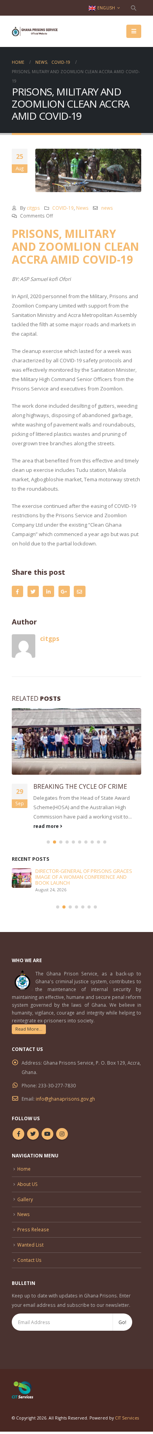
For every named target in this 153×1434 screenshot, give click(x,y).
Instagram (62, 1134)
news (107, 208)
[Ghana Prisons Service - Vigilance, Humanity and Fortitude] (37, 31)
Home (24, 1169)
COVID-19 (63, 208)
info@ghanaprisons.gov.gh (65, 1099)
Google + (64, 591)
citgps (33, 208)
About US (27, 1184)
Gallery (25, 1199)
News (82, 208)
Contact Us (29, 1260)
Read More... (28, 1029)
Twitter (33, 591)
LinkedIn (48, 591)
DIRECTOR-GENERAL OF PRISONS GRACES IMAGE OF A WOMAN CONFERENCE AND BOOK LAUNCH (83, 876)
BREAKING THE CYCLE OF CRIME (80, 786)
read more (46, 826)
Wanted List (30, 1244)
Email (79, 591)
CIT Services (127, 1418)
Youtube (47, 1134)
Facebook (17, 591)
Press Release (33, 1229)
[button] (48, 842)
